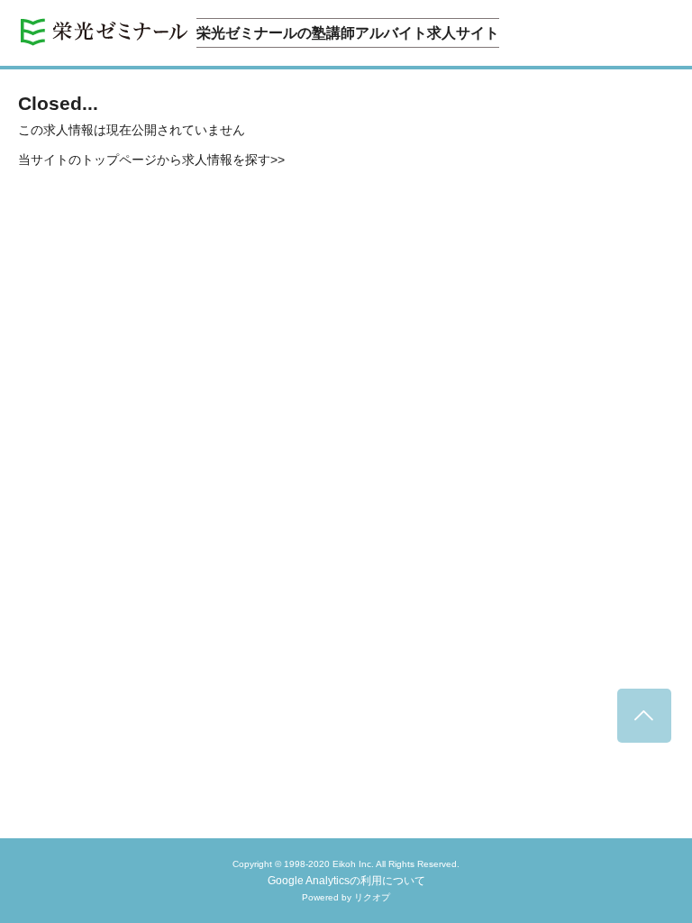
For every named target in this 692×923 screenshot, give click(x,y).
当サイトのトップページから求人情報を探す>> (151, 159)
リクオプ (372, 897)
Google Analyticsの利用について (346, 880)
